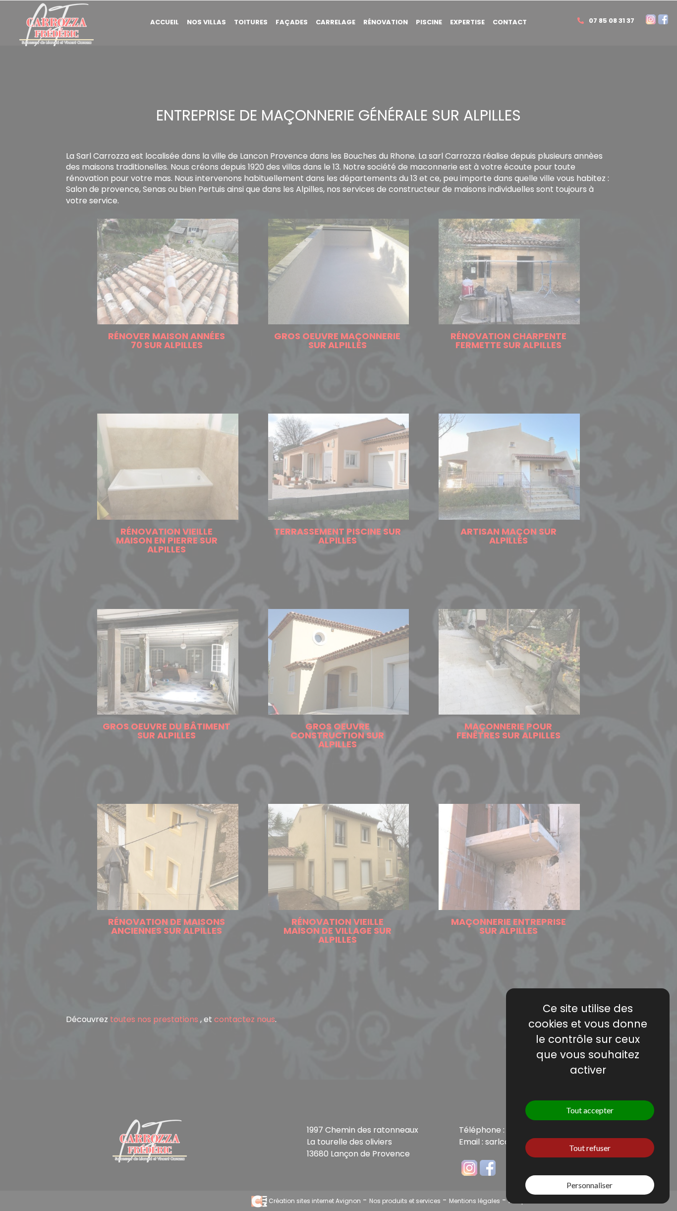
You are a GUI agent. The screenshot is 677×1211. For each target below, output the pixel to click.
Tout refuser (590, 1147)
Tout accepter (590, 1110)
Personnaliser (589, 1185)
